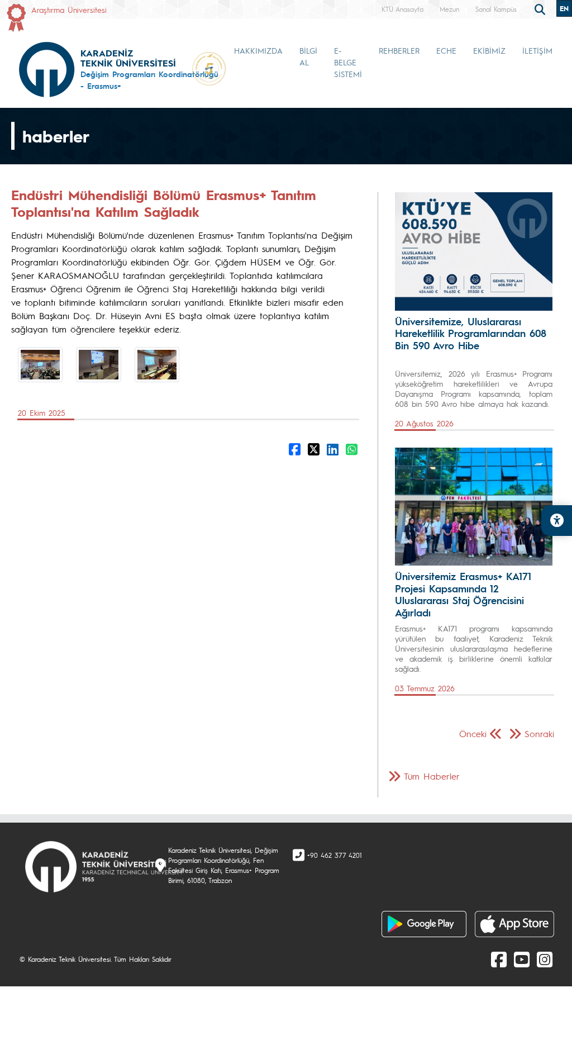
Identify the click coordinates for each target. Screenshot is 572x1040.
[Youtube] (522, 959)
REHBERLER (399, 50)
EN (564, 8)
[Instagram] (544, 959)
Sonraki (539, 733)
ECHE (446, 50)
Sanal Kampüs (496, 8)
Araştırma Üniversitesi (69, 9)
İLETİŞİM (537, 50)
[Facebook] (499, 959)
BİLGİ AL (308, 56)
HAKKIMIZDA (258, 50)
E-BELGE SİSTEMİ (348, 62)
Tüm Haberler (432, 776)
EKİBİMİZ (489, 50)
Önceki (473, 733)
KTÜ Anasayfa (402, 8)
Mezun (449, 8)
